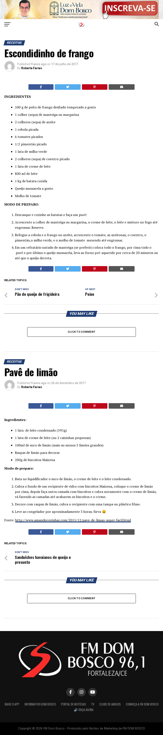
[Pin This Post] (94, 87)
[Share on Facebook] (40, 87)
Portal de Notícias (73, 704)
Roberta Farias (31, 68)
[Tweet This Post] (68, 87)
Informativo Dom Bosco (40, 704)
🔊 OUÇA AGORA (83, 709)
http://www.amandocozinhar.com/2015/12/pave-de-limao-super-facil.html (73, 520)
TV (92, 704)
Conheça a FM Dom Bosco (142, 704)
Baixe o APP (12, 704)
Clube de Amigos (110, 704)
